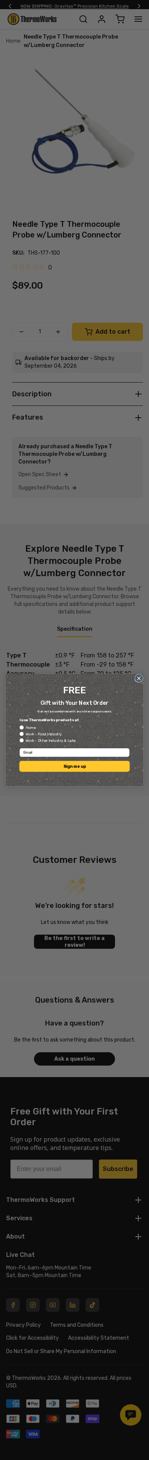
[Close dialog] (139, 678)
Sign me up (74, 766)
